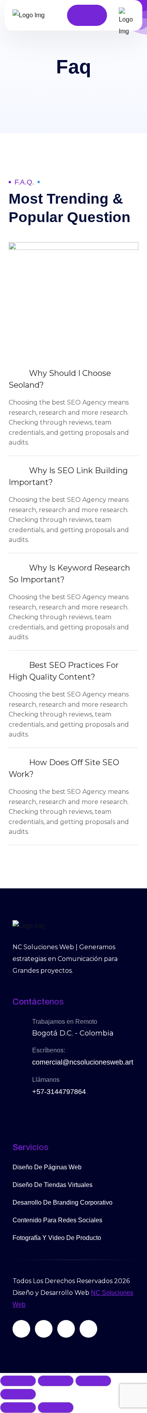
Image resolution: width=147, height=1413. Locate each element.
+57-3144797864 (59, 1092)
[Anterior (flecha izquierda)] (18, 1407)
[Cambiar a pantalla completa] (56, 1380)
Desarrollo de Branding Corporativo (63, 1202)
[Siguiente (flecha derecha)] (56, 1407)
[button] (73, 379)
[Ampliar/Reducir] (18, 1380)
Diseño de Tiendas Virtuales (53, 1184)
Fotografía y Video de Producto (57, 1237)
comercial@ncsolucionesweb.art (82, 1062)
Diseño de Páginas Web (47, 1167)
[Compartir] (93, 1380)
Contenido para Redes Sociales (57, 1220)
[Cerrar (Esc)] (18, 1394)
